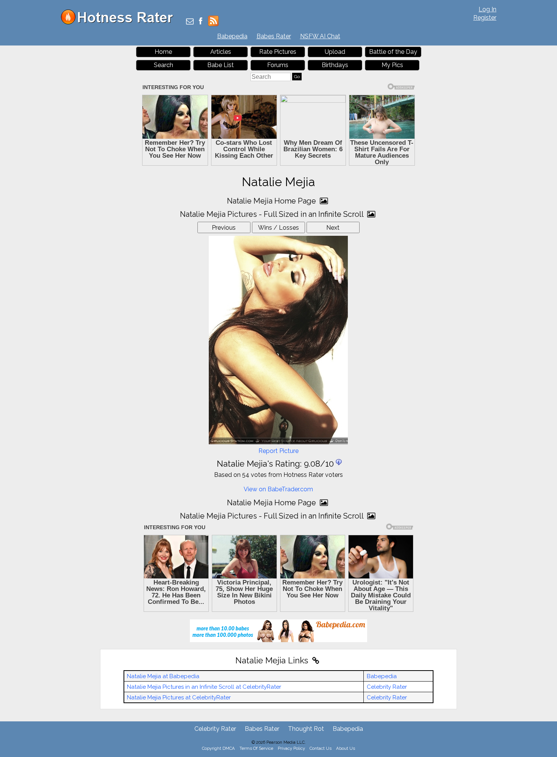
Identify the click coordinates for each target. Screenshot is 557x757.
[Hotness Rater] (120, 22)
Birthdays (335, 65)
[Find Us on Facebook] (200, 21)
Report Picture (278, 451)
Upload (335, 51)
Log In (487, 9)
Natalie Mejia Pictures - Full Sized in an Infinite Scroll (272, 214)
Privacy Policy (291, 748)
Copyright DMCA (218, 748)
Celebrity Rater (387, 686)
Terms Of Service (256, 748)
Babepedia (232, 36)
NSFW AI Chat (320, 36)
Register (484, 17)
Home (163, 51)
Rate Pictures (277, 51)
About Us (345, 748)
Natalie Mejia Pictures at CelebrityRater (179, 697)
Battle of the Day (393, 51)
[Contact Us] (190, 21)
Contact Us (321, 748)
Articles (220, 51)
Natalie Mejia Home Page (272, 200)
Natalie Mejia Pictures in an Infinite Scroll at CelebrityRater (204, 686)
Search (163, 65)
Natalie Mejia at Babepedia (163, 676)
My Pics (392, 65)
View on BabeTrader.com (278, 489)
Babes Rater (274, 36)
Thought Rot (306, 728)
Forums (277, 65)
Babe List (220, 65)
